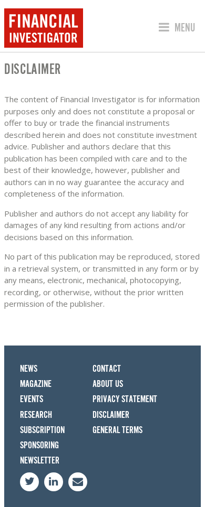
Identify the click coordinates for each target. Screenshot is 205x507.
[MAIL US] (77, 481)
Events (31, 399)
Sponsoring (39, 445)
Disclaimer (111, 415)
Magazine (36, 384)
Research (36, 415)
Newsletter (39, 461)
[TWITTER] (29, 481)
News (28, 369)
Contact (107, 369)
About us (108, 384)
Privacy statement (125, 399)
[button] (175, 27)
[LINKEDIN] (53, 481)
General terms (117, 430)
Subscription (42, 430)
